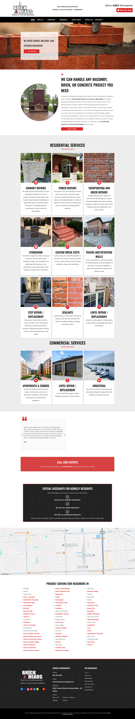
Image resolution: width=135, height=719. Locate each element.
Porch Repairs (67, 188)
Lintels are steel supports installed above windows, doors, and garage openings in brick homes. (99, 323)
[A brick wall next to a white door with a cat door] (99, 168)
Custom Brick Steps (67, 252)
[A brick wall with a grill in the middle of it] (36, 232)
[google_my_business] (34, 689)
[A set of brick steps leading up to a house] (67, 232)
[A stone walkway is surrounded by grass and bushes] (99, 232)
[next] (64, 434)
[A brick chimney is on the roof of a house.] (36, 168)
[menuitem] (33, 20)
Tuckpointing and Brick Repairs (99, 190)
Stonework (36, 252)
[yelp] (31, 689)
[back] (22, 434)
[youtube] (43, 689)
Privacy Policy (69, 714)
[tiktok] (40, 689)
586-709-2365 (67, 467)
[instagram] (28, 689)
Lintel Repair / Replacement (99, 314)
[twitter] (25, 689)
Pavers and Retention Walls (99, 254)
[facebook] (22, 689)
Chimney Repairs (36, 188)
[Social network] (37, 689)
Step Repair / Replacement (36, 314)
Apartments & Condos (36, 386)
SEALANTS (67, 312)
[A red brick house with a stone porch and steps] (67, 168)
